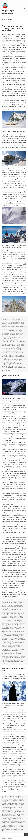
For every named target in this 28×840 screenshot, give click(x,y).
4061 (19, 321)
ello (13, 337)
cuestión (20, 334)
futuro (12, 811)
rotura (8, 652)
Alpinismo (7, 319)
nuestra (21, 817)
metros (13, 349)
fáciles (10, 340)
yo (19, 829)
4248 (3, 322)
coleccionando (5, 332)
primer (3, 358)
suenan (3, 656)
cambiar (11, 802)
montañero (13, 637)
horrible (13, 344)
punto (13, 824)
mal (3, 348)
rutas (20, 360)
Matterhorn (9, 815)
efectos (10, 620)
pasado (8, 819)
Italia (14, 319)
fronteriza (4, 811)
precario (8, 645)
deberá (22, 613)
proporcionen (9, 824)
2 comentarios (7, 370)
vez (5, 369)
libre (8, 814)
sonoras (20, 654)
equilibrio (20, 621)
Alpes (3, 319)
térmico (3, 659)
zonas (6, 663)
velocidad (16, 660)
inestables (14, 631)
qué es (24, 648)
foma (16, 624)
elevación (4, 621)
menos (20, 348)
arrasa (11, 606)
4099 (21, 321)
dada (21, 806)
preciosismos (10, 356)
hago (3, 344)
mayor (6, 635)
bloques (15, 608)
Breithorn (4, 172)
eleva (21, 620)
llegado (14, 347)
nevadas (4, 639)
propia (21, 822)
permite (16, 642)
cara (19, 329)
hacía (3, 813)
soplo (24, 654)
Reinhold (11, 825)
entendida (9, 808)
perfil (8, 642)
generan (7, 627)
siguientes (12, 362)
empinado (16, 337)
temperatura (11, 657)
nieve (7, 639)
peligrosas (8, 641)
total (24, 365)
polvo (17, 643)
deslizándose (5, 617)
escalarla (18, 808)
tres (23, 366)
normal (6, 352)
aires (13, 325)
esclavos (22, 808)
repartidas (16, 359)
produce (11, 646)
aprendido (19, 800)
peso (23, 642)
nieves (10, 639)
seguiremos (10, 826)
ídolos (19, 813)
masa (3, 635)
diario (3, 337)
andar (10, 326)
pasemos (13, 819)
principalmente (5, 646)
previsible (16, 645)
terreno (17, 659)
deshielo (20, 616)
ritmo (17, 360)
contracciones (5, 612)
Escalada (9, 602)
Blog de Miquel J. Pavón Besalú (9, 12)
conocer (9, 333)
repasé (20, 359)
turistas (6, 367)
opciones (18, 352)
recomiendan (10, 359)
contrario (11, 612)
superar (9, 363)
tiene (17, 365)
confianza (16, 803)
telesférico (4, 365)
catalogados (5, 330)
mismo (18, 635)
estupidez (9, 338)
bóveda (18, 608)
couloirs (7, 613)
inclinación (21, 630)
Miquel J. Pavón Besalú (16, 318)
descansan (19, 807)
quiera (16, 824)
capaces (15, 802)
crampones (22, 333)
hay (5, 344)
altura (7, 326)
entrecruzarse (14, 621)
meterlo (4, 349)
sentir (24, 360)
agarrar (14, 323)
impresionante (21, 344)
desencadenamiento (6, 616)
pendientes (4, 642)
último (23, 367)
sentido (3, 828)
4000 (14, 321)
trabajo (9, 366)
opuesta (18, 639)
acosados (4, 323)
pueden (14, 648)
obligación (4, 818)
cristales (11, 613)
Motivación (4, 799)
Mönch (12, 91)
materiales (4, 815)
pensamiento (18, 819)
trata (19, 366)
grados (19, 627)
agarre (17, 323)
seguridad (16, 826)
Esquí (12, 602)
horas (10, 344)
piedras (4, 643)
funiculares (18, 341)
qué (21, 648)
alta (3, 326)
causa (18, 609)
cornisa (3, 613)
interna (15, 632)
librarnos (4, 814)
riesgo (13, 360)
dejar (24, 806)
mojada (22, 635)
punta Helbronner (17, 358)
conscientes (21, 804)
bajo (7, 608)
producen (15, 646)
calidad (6, 609)
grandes (4, 628)
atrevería (14, 327)
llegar (17, 347)
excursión (14, 338)
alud (12, 605)
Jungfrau (23, 89)
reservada (4, 360)
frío (17, 626)
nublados (13, 352)
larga (11, 347)
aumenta (4, 608)
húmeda (7, 630)
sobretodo (17, 362)
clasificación (14, 610)
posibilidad (9, 822)
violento (21, 661)
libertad (22, 813)
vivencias (15, 829)
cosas (8, 806)
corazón (17, 333)
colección (20, 330)
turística (15, 367)
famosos (4, 341)
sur (23, 656)
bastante (11, 608)
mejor (13, 348)
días (6, 337)
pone (19, 643)
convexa (15, 612)
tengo (14, 365)
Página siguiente (26, 834)
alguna (10, 800)
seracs (3, 362)
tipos (23, 659)
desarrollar (9, 807)
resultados (20, 825)
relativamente (17, 649)
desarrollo (14, 807)
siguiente (7, 362)
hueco (3, 630)
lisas (12, 634)
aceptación (11, 799)
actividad (16, 799)
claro (16, 330)
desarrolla (4, 807)
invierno (19, 632)
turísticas (20, 367)
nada (15, 817)
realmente (23, 358)
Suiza (23, 319)
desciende (16, 615)
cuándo (6, 334)
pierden (7, 643)
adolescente (9, 323)
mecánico (15, 635)
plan (3, 356)
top (22, 365)
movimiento (4, 638)
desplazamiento (11, 617)
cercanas (10, 330)
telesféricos (9, 365)
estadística (4, 338)
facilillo (13, 340)
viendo (10, 369)
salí (22, 360)
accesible (11, 322)
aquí (23, 800)
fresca (11, 626)
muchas (9, 638)
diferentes (14, 619)
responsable (5, 650)
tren (21, 366)
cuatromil (11, 334)
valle (3, 369)
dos (11, 337)
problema (7, 358)
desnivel (20, 336)
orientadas (22, 639)
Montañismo (18, 319)
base (8, 802)
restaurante (9, 360)
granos (7, 628)
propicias (11, 648)
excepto (12, 810)
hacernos (22, 811)
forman (7, 626)
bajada (17, 327)
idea (17, 344)
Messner (14, 815)
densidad (7, 615)
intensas (12, 632)
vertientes (8, 661)
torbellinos (7, 660)
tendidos (22, 657)
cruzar (3, 334)
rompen (20, 650)
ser (13, 653)
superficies (20, 656)
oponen (14, 639)
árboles (8, 606)
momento (4, 637)
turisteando (10, 367)
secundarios (5, 826)
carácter (14, 609)
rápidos (7, 649)
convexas (19, 612)
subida (21, 362)
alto (5, 326)
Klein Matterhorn (5, 347)
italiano (14, 345)
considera (13, 333)
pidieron (23, 355)
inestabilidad (8, 631)
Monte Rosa (9, 351)
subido (3, 363)
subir (7, 363)
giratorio (23, 341)
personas (10, 821)
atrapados (4, 802)
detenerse (9, 619)
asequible (23, 326)
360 (8, 321)
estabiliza (4, 623)
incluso (3, 631)
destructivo (4, 619)
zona (22, 829)
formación (19, 624)
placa (11, 643)
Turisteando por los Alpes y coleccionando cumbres (13, 28)
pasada (9, 354)
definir (3, 615)
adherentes (18, 604)
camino (16, 329)
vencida (3, 829)
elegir (18, 620)
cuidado (4, 336)
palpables (19, 818)
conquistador (10, 804)
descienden (21, 615)
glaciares (12, 627)
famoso (20, 340)
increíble (4, 345)
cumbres (12, 336)
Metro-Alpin (8, 349)
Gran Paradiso (14, 343)
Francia (11, 319)
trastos (15, 366)
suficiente (8, 656)
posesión (4, 822)
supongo (14, 363)
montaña (4, 351)
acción (14, 604)
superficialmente (13, 656)
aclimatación (15, 322)
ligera (9, 634)
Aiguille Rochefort (8, 325)
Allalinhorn (7, 142)
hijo (7, 344)
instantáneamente (6, 632)
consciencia (15, 804)
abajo (7, 322)
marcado (6, 348)
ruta (20, 652)
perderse (12, 355)
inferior (18, 631)
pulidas (18, 648)
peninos (8, 355)
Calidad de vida (10, 797)
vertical (20, 660)
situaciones (4, 654)
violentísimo (16, 661)
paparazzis (4, 354)
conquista (4, 804)
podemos (15, 821)
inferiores (22, 631)
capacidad (20, 802)
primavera (21, 645)
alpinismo (14, 800)
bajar (21, 327)
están (17, 623)
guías (22, 343)
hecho (6, 813)
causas (21, 609)
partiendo (4, 819)
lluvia (17, 634)
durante (4, 620)
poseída (22, 821)
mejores (17, 348)
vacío (22, 828)
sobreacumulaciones (12, 654)
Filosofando (16, 797)
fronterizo (9, 811)
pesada (20, 642)
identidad (10, 813)
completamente (5, 803)
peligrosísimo (14, 641)
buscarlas (23, 608)
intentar (7, 345)
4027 (16, 321)
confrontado (21, 803)
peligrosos (19, 641)
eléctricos (15, 620)
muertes (14, 351)
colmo (14, 332)
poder (5, 356)
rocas (9, 650)
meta (18, 815)
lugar (23, 634)
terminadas (12, 659)
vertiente (4, 661)
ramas (3, 649)
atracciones (9, 327)
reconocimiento (5, 825)
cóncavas (24, 610)
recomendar (4, 359)
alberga (7, 800)
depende (12, 615)
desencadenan (14, 616)
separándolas (9, 653)
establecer (9, 623)
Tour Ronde (4, 366)
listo (15, 814)
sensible (4, 653)
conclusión (19, 332)
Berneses (4, 329)
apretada (4, 606)
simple (19, 653)
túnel (3, 367)
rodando (13, 650)
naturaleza (21, 638)
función (3, 627)
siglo (9, 828)
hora (22, 628)
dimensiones (20, 619)
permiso (17, 355)
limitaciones (11, 814)
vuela (3, 663)
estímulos (8, 810)
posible (22, 643)
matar (24, 814)
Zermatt (18, 369)
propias (4, 824)
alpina (24, 325)
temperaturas (17, 657)
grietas (19, 343)
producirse (20, 646)
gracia (6, 343)
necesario (18, 351)
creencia (11, 806)
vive (11, 829)
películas (4, 355)
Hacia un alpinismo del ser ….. (13, 669)
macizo (20, 347)
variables (12, 660)
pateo (15, 354)
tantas (20, 363)
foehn (13, 624)
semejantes (21, 826)
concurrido (4, 333)
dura (24, 619)
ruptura (17, 652)
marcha (10, 348)
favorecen (9, 624)
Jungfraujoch (22, 345)
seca (22, 652)
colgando (11, 332)
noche (3, 352)
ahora (3, 800)
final (22, 810)
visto (9, 829)
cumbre (7, 336)
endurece (9, 621)
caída (3, 609)
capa (12, 609)
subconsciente (13, 828)
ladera (23, 632)
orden (22, 352)
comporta (11, 803)
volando (14, 369)
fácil (7, 340)
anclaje (17, 605)
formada (4, 626)
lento (7, 634)
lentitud (3, 634)
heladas (16, 628)
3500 (5, 321)
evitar (20, 623)
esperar (3, 810)
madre (23, 347)
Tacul (17, 363)
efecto (7, 620)
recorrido (11, 649)
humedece (11, 630)
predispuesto (17, 356)
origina (3, 641)
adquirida (21, 799)
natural (16, 638)
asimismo (16, 606)
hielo (19, 628)
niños (22, 351)
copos (23, 612)
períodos (12, 642)
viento (12, 661)
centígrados (4, 610)
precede (12, 645)
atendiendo (20, 606)
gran (10, 343)
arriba (19, 326)
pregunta (22, 356)
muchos (13, 638)
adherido (4, 605)
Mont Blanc (20, 349)
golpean (16, 627)
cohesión (19, 610)
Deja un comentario (8, 830)
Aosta (13, 326)
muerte (12, 817)
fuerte (20, 626)
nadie (18, 817)
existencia (23, 623)
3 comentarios (13, 663)
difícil (8, 337)
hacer (18, 811)
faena (16, 340)
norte (10, 352)
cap (9, 609)
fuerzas (23, 626)
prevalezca (14, 822)
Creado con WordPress (7, 838)
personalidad (5, 821)
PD (17, 354)
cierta (13, 330)
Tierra (19, 365)
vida (7, 829)
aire (7, 605)
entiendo (13, 808)
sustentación (5, 657)
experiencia (19, 338)
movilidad (18, 637)
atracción (4, 327)
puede (11, 358)
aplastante (22, 605)
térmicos (8, 659)
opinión (8, 818)
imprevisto (16, 630)
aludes (14, 605)
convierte (4, 806)
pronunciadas (5, 648)
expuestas (4, 624)
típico (20, 659)
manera (21, 814)
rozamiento (12, 652)
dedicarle (16, 336)
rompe (16, 650)
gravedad (12, 628)
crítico (15, 806)
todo (3, 660)
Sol (17, 654)
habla (16, 811)
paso (12, 354)
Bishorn (18, 172)
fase (20, 810)
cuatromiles (15, 334)
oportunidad (13, 818)
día (23, 336)
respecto (15, 825)
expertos (4, 340)
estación (21, 337)
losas (20, 634)
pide (20, 355)
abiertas (11, 604)
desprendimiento (19, 617)
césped (9, 610)
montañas (4, 817)
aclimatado (21, 322)
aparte (16, 326)
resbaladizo (22, 649)
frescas (14, 626)
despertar (4, 808)
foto (7, 341)
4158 (24, 321)
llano (15, 634)
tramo (12, 366)
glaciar (3, 343)
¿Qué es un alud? (10, 375)
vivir (18, 829)
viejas (7, 369)
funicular (14, 341)
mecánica (10, 635)
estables (13, 623)
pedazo (20, 354)
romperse (4, 652)
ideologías (14, 813)
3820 (10, 321)
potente (4, 645)
